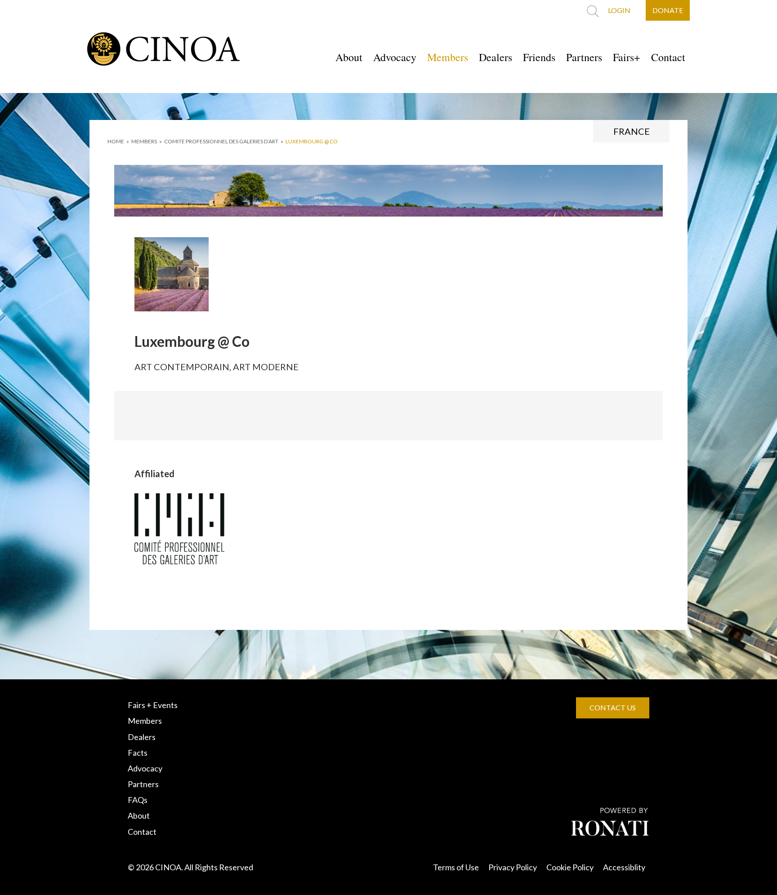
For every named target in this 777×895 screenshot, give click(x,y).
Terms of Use (456, 867)
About (348, 57)
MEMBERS (144, 141)
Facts (137, 753)
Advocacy (394, 57)
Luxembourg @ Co (312, 141)
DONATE (667, 10)
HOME (115, 141)
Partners (584, 57)
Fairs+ (626, 57)
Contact (668, 57)
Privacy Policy (512, 867)
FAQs (137, 800)
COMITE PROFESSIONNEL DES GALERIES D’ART (221, 141)
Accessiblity (624, 867)
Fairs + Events (153, 705)
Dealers (495, 57)
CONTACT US (612, 707)
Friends (539, 57)
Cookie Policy (570, 867)
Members (447, 57)
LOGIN (619, 10)
